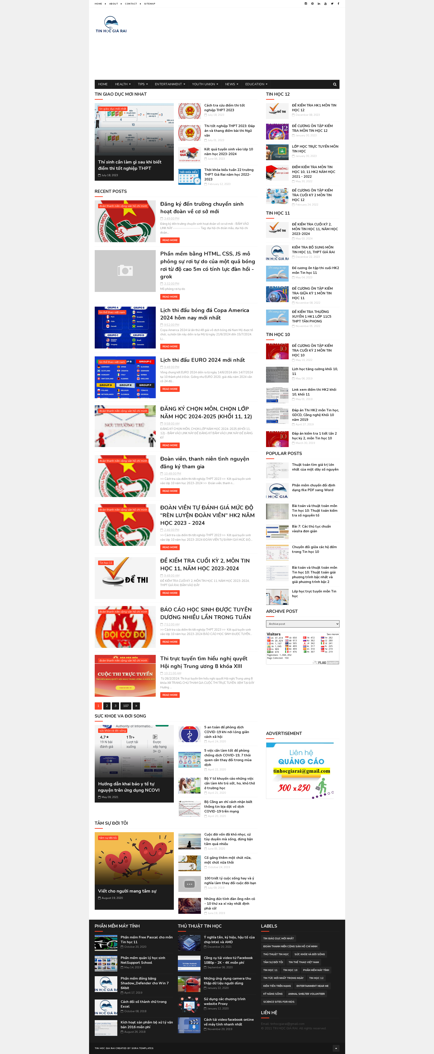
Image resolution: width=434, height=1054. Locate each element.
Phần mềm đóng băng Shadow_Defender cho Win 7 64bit (145, 983)
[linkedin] (319, 3)
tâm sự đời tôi (111, 823)
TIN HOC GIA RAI (105, 1048)
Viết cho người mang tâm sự (127, 891)
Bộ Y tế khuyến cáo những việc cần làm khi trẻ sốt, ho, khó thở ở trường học (229, 783)
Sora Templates (142, 1048)
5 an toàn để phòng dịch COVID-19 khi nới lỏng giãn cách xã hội (226, 732)
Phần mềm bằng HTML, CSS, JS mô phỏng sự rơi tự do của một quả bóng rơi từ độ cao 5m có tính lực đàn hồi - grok (207, 265)
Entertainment (168, 84)
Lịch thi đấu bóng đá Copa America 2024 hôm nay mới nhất (204, 314)
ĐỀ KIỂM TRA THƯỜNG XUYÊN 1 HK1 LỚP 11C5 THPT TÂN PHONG (311, 317)
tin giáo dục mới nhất (112, 109)
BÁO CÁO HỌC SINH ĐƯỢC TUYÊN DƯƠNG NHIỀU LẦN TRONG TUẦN (206, 613)
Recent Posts (111, 191)
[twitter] (332, 3)
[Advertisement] (257, 43)
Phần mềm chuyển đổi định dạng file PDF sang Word (313, 487)
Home (98, 3)
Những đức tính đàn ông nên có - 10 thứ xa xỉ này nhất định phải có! (229, 904)
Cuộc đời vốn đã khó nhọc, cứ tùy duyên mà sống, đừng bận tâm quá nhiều (228, 839)
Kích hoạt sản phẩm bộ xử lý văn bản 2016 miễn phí (147, 1024)
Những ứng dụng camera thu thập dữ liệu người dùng (227, 980)
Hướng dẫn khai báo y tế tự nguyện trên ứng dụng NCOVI (129, 787)
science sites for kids (279, 1002)
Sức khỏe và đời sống (120, 716)
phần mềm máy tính (316, 970)
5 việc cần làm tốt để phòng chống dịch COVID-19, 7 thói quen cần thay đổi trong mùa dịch (228, 757)
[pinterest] (312, 3)
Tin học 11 (105, 563)
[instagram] (306, 3)
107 (126, 706)
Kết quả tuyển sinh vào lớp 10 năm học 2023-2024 (228, 151)
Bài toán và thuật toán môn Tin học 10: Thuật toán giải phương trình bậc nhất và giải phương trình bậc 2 (314, 574)
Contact (131, 3)
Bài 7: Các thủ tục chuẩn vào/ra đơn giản (311, 528)
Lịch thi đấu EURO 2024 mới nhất (202, 360)
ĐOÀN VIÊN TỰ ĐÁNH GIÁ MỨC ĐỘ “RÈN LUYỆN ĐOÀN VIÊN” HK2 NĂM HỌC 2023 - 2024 (207, 515)
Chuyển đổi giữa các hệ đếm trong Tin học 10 (314, 549)
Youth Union (203, 84)
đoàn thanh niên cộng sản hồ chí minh (123, 206)
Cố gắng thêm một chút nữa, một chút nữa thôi (227, 860)
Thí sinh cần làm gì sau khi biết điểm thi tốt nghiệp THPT (129, 165)
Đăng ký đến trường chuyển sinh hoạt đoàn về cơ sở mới (202, 207)
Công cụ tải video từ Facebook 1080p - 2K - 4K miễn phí (228, 960)
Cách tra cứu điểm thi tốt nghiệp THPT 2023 (224, 107)
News (230, 84)
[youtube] (325, 3)
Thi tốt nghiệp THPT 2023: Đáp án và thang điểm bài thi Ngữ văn (229, 131)
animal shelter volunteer (306, 994)
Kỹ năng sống (273, 994)
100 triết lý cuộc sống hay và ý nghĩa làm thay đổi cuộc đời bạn (230, 880)
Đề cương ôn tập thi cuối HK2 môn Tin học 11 (315, 270)
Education (254, 84)
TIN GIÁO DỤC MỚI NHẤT (121, 94)
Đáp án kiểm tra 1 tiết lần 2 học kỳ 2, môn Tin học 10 (314, 436)
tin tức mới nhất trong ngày (283, 978)
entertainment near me (312, 986)
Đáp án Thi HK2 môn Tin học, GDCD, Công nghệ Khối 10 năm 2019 (315, 415)
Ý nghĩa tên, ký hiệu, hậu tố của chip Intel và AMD (229, 939)
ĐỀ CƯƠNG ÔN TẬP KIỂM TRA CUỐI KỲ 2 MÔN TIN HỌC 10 (312, 350)
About (113, 3)
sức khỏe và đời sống (112, 730)
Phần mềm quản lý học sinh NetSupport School (143, 960)
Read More (170, 240)
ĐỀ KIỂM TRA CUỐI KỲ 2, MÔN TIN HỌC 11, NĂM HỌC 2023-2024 (205, 564)
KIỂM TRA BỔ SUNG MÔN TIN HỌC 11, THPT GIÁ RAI (313, 249)
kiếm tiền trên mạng (277, 986)
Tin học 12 (316, 978)
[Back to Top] (336, 1048)
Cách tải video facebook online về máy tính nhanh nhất (229, 1022)
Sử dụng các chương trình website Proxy (224, 1001)
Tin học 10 (290, 970)
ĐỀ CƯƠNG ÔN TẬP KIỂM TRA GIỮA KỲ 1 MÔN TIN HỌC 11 (312, 293)
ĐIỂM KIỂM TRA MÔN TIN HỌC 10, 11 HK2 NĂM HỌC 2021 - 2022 (313, 172)
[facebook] (338, 3)
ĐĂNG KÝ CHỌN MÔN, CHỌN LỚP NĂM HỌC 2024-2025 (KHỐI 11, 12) (206, 412)
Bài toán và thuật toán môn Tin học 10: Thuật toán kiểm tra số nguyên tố (314, 511)
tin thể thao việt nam (112, 312)
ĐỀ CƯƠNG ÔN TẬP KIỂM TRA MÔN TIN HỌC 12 (312, 128)
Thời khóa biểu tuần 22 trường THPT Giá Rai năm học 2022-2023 (229, 175)
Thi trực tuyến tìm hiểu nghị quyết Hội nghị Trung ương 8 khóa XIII (203, 662)
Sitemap (150, 3)
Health (121, 84)
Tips (141, 84)
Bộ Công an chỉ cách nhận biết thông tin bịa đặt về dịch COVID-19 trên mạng (228, 807)
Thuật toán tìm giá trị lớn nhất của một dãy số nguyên (315, 467)
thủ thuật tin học (276, 954)
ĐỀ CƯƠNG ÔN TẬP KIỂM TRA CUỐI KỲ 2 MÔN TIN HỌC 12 (312, 195)
